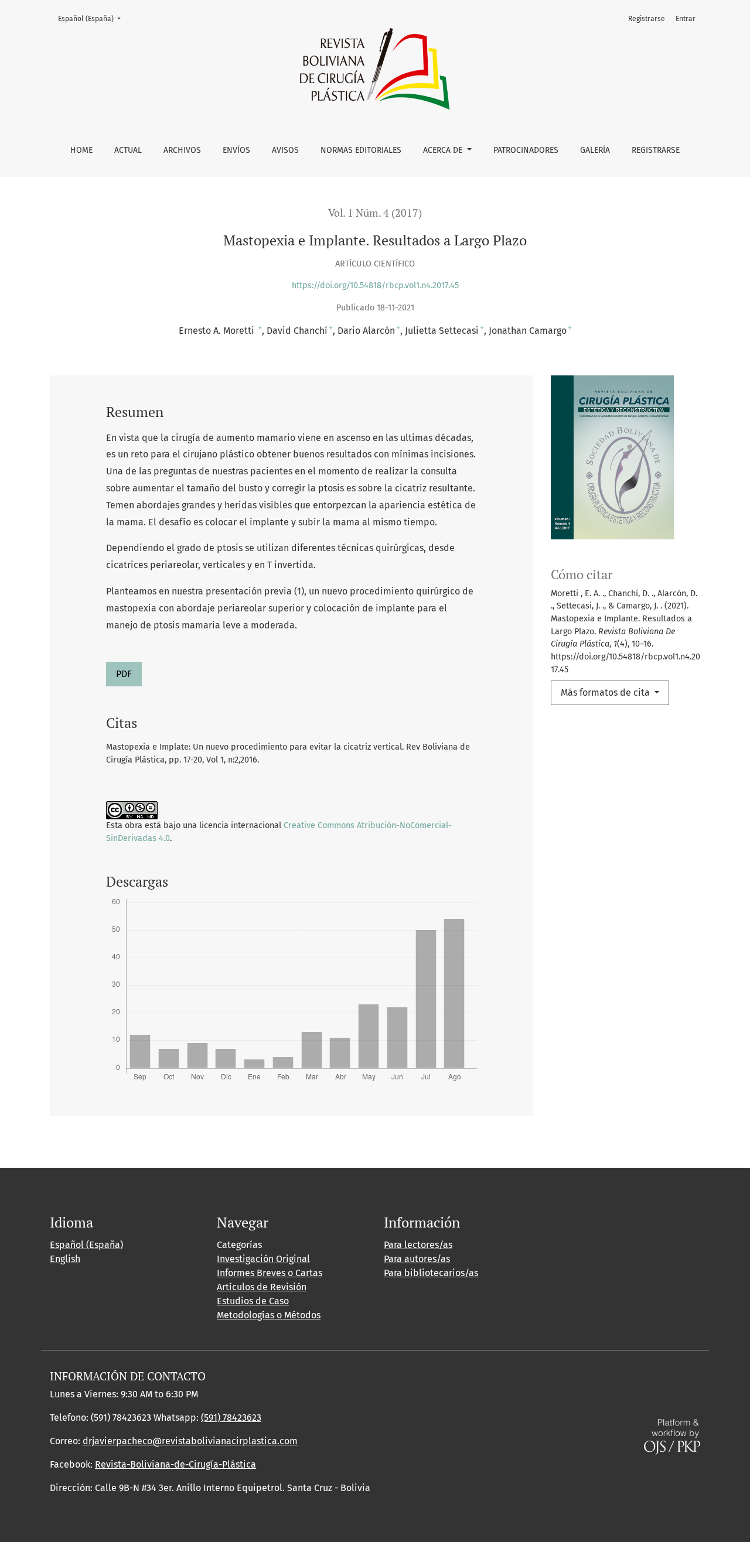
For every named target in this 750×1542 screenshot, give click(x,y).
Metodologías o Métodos (269, 1315)
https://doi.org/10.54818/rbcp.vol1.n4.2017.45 (375, 285)
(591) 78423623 (231, 1417)
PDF (124, 673)
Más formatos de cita (606, 692)
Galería (595, 150)
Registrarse (656, 150)
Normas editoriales (361, 150)
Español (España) (92, 18)
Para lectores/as (418, 1244)
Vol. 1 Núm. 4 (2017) (375, 213)
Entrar (686, 19)
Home (81, 150)
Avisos (285, 150)
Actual (128, 150)
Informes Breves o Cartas (269, 1272)
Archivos (182, 150)
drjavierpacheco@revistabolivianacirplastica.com (190, 1441)
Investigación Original (263, 1258)
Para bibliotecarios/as (431, 1272)
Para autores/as (417, 1258)
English (65, 1258)
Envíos (236, 150)
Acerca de (444, 150)
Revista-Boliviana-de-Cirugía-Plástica (175, 1464)
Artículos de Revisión (261, 1287)
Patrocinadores (525, 150)
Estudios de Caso (253, 1301)
